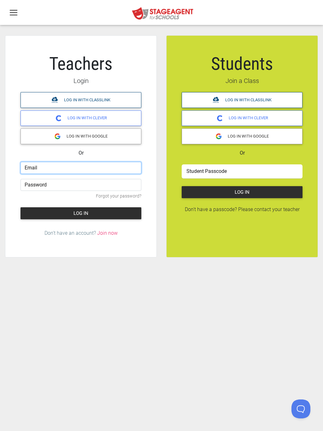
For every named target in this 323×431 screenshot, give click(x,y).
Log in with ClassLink (86, 99)
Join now (107, 233)
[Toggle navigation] (13, 13)
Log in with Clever (87, 117)
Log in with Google (87, 136)
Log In (80, 213)
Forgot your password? (118, 196)
